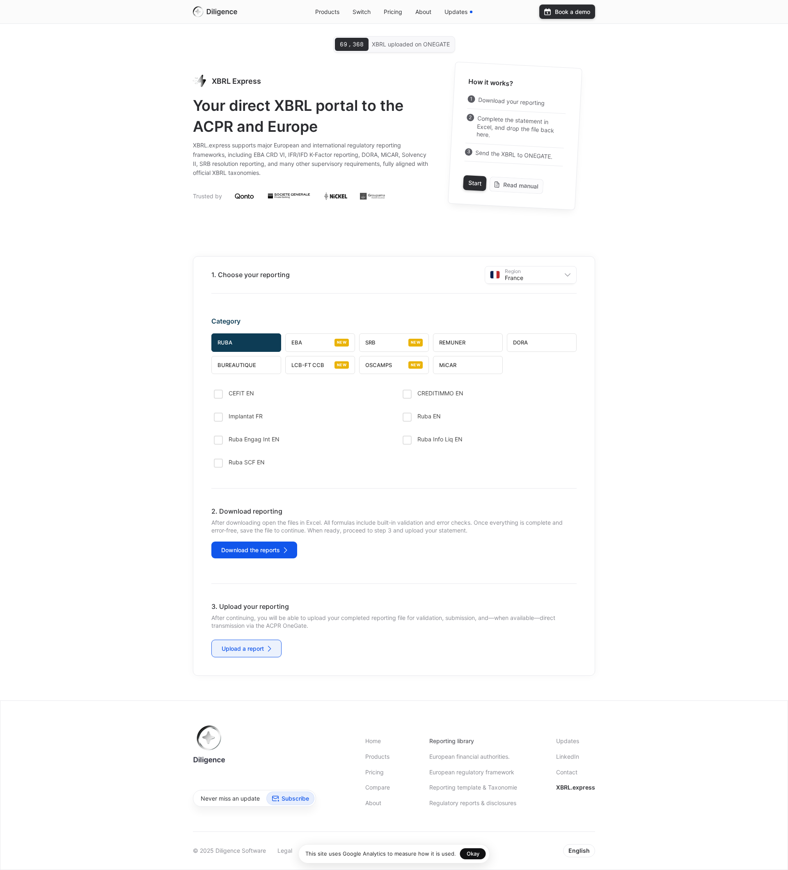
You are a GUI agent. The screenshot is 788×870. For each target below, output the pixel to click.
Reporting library (451, 740)
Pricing (393, 11)
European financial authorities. (469, 756)
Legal (284, 850)
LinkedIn (567, 756)
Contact (566, 772)
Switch (362, 11)
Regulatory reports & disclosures (472, 802)
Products (327, 11)
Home (373, 740)
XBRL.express (575, 787)
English (579, 850)
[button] (531, 275)
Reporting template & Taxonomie (473, 787)
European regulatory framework (471, 772)
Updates (567, 740)
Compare (377, 787)
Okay (473, 853)
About (423, 11)
